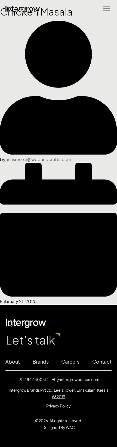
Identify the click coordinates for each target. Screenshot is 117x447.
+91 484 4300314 (33, 379)
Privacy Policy (58, 406)
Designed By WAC (58, 427)
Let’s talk (30, 340)
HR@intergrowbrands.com (75, 379)
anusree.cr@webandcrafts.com (38, 159)
